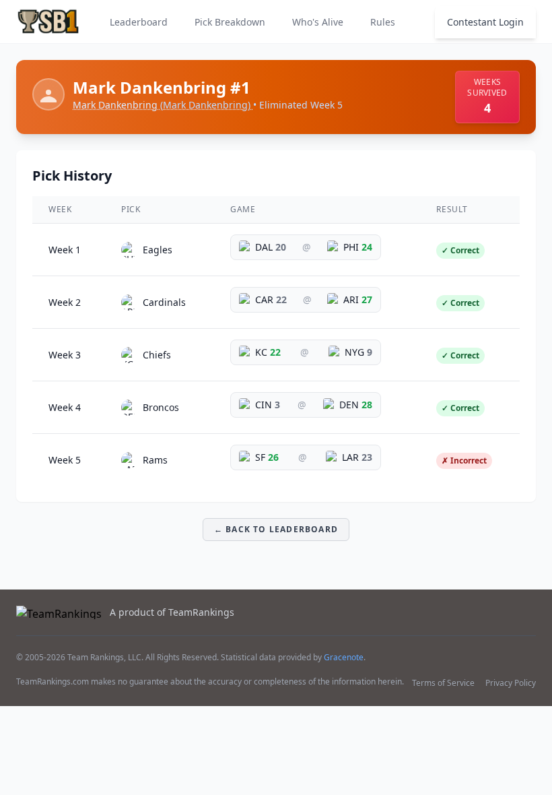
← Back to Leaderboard (276, 529)
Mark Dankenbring (161, 104)
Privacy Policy (510, 683)
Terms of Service (443, 683)
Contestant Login (485, 21)
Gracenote (344, 657)
